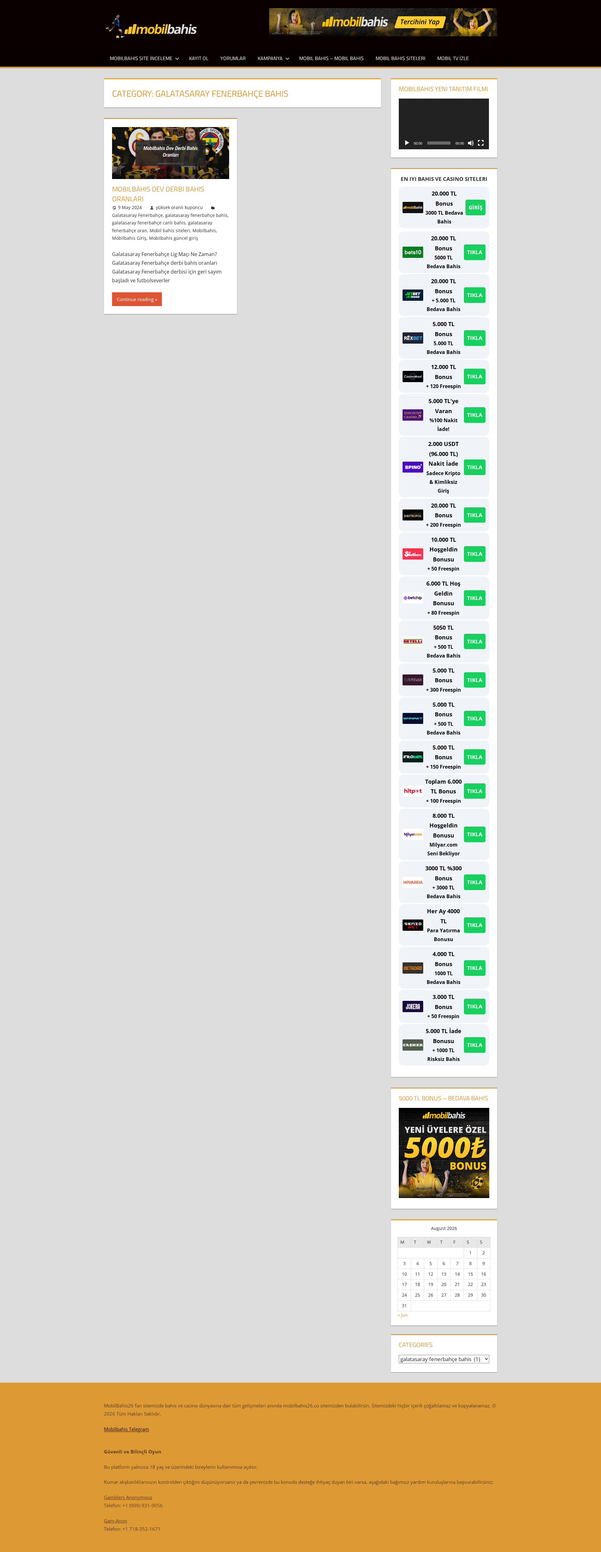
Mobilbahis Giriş (129, 238)
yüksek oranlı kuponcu (179, 207)
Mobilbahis (204, 230)
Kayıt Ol (198, 58)
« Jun (403, 1315)
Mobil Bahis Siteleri (400, 58)
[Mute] (471, 143)
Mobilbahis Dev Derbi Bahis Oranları (158, 194)
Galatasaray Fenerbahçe (137, 215)
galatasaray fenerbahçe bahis (196, 215)
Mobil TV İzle (453, 58)
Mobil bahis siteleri (170, 230)
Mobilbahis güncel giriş (173, 238)
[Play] (407, 143)
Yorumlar (233, 58)
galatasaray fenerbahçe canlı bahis (149, 223)
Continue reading (135, 299)
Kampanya (270, 58)
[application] (444, 124)
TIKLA (474, 252)
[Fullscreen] (481, 143)
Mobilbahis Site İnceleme (141, 58)
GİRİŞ (475, 207)
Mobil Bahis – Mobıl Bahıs (331, 58)
